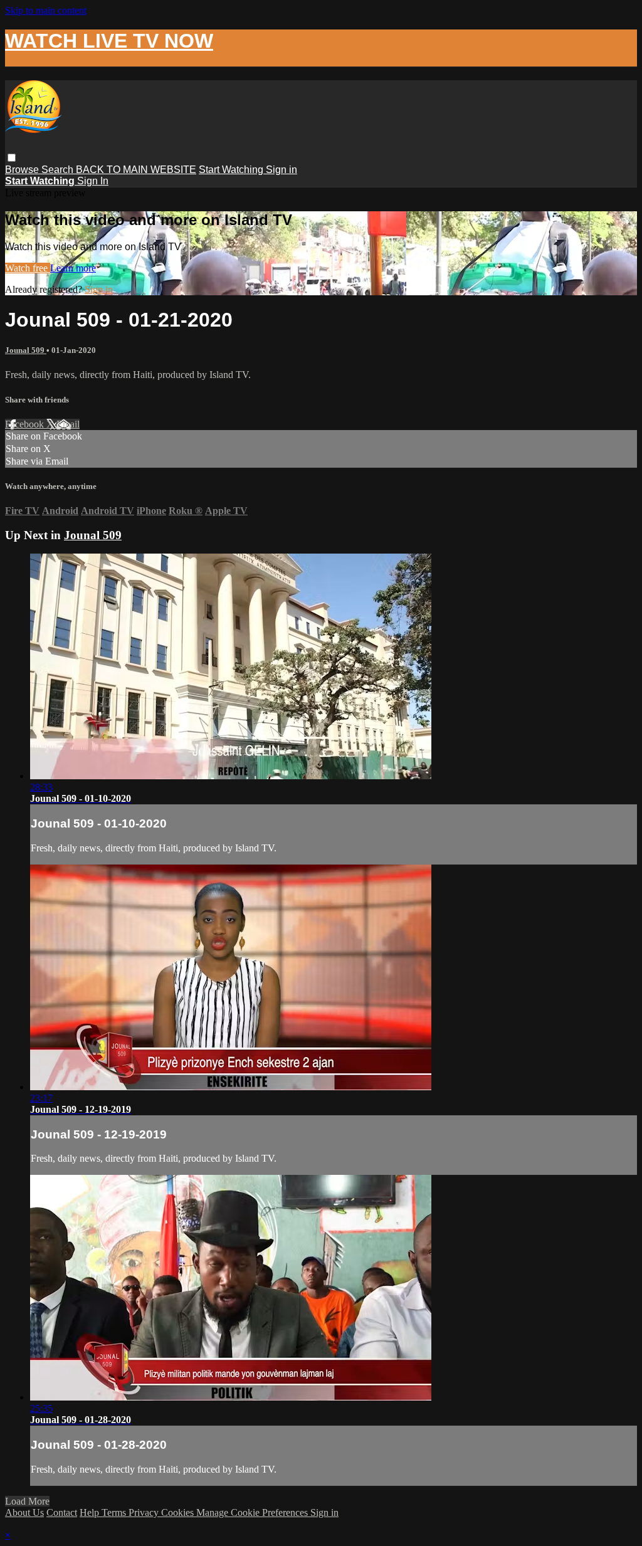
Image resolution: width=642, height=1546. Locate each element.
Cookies (178, 1512)
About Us (24, 1512)
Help (91, 1512)
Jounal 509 (25, 350)
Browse (23, 169)
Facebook (25, 424)
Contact (61, 1512)
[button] (12, 158)
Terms (115, 1512)
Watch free (27, 268)
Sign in (281, 169)
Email (68, 424)
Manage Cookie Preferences (253, 1512)
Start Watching (232, 169)
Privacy (145, 1512)
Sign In (92, 181)
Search (58, 169)
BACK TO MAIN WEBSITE (136, 169)
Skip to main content (46, 10)
